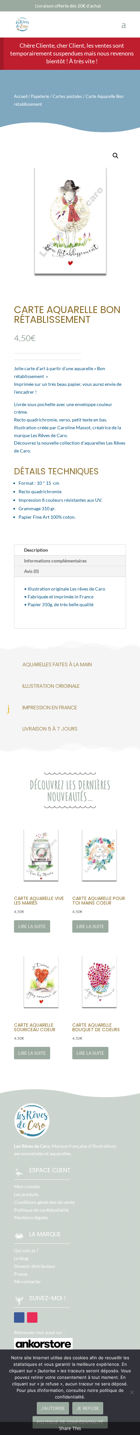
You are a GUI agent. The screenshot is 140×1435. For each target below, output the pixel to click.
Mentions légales (31, 1217)
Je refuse (88, 1408)
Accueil (20, 96)
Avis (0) (31, 571)
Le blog (21, 1258)
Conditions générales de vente (44, 1202)
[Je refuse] (132, 1392)
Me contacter (27, 1281)
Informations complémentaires (55, 560)
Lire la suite (32, 926)
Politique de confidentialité (41, 1210)
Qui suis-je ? (26, 1250)
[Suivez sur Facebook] (19, 1317)
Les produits (26, 1194)
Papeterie (40, 96)
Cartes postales (67, 96)
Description (36, 550)
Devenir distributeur (35, 1266)
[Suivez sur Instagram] (32, 1317)
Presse (20, 1274)
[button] (115, 156)
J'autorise (53, 1408)
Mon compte (27, 1186)
